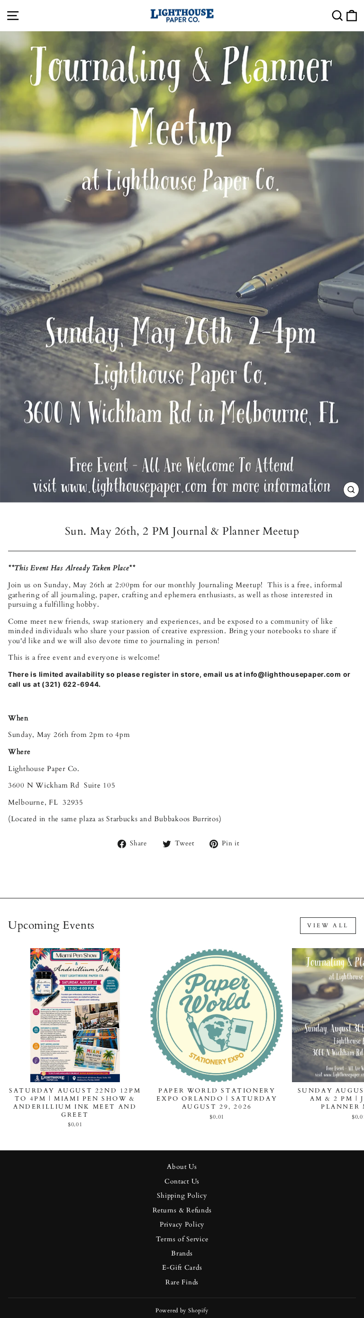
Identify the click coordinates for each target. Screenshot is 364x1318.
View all (328, 925)
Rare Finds (182, 1282)
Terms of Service (182, 1239)
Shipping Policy (182, 1196)
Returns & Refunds (182, 1210)
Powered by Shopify (182, 1310)
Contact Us (182, 1181)
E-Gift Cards (182, 1268)
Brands (181, 1253)
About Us (182, 1167)
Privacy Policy (182, 1224)
